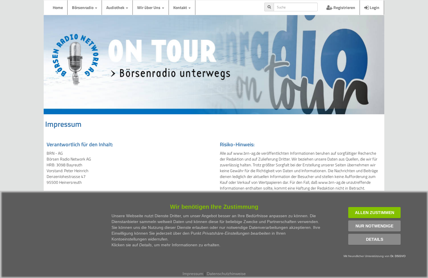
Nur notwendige (374, 226)
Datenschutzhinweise (226, 273)
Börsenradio (83, 7)
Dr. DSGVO (398, 256)
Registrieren (344, 7)
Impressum (193, 273)
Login (374, 7)
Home (58, 7)
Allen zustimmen (374, 212)
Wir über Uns (149, 7)
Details (374, 239)
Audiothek (115, 7)
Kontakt (180, 7)
